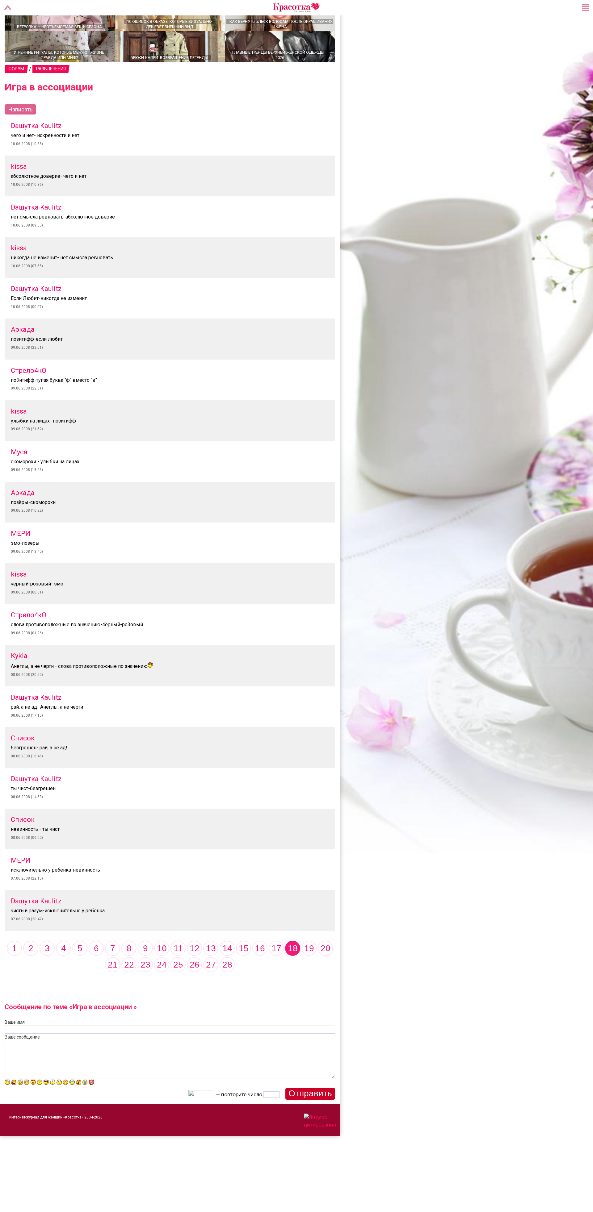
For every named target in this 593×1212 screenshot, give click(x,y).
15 (244, 970)
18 (293, 970)
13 (211, 970)
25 (178, 986)
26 (195, 986)
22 (129, 986)
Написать (20, 131)
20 (325, 970)
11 (178, 970)
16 (260, 970)
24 (162, 986)
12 (195, 970)
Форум (16, 90)
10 (162, 970)
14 (227, 970)
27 (211, 986)
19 (309, 970)
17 (276, 970)
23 (145, 986)
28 (227, 986)
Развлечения (51, 90)
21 (113, 986)
